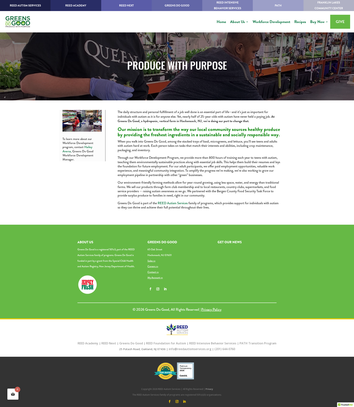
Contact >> (153, 272)
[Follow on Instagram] (158, 289)
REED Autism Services (25, 5)
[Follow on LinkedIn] (165, 289)
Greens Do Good (177, 5)
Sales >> (151, 261)
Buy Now (317, 22)
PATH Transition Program (258, 343)
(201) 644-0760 (224, 349)
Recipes (300, 22)
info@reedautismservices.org (190, 349)
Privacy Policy (211, 309)
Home (221, 22)
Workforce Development (271, 22)
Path (278, 5)
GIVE (340, 22)
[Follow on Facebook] (150, 289)
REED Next (126, 5)
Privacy (209, 389)
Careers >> (153, 266)
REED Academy (75, 5)
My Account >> (155, 277)
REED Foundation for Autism (166, 343)
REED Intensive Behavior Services (212, 343)
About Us (237, 22)
